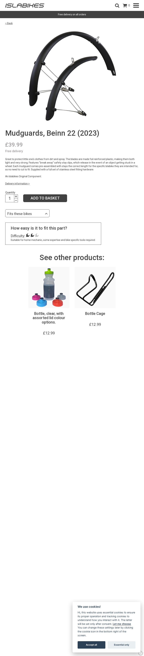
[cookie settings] (141, 653)
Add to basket (45, 198)
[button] (117, 5)
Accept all (91, 644)
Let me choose (122, 623)
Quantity (10, 192)
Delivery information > (17, 183)
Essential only (121, 644)
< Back (9, 23)
